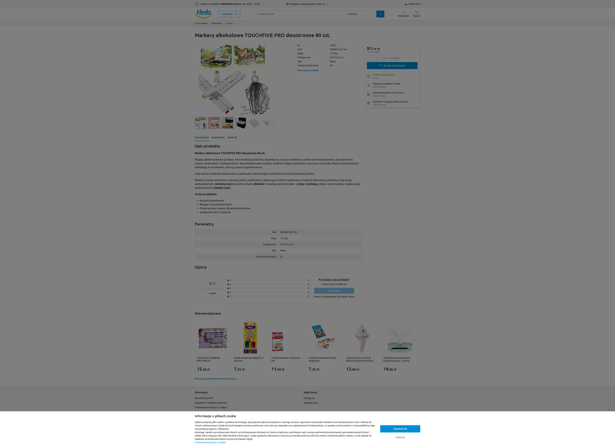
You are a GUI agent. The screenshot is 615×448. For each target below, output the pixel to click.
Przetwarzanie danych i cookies (210, 442)
